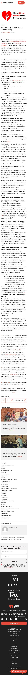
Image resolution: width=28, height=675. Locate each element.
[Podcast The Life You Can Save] (26, 619)
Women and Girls (5, 517)
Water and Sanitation (6, 515)
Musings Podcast (14, 637)
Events (3, 477)
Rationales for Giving (14, 635)
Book (14, 631)
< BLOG (2, 25)
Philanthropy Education (7, 501)
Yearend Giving (5, 518)
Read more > (12, 429)
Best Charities (14, 646)
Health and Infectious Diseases (9, 488)
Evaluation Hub (14, 633)
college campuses (14, 41)
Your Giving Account (14, 652)
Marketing (3, 493)
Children (3, 468)
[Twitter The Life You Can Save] (2, 619)
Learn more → (22, 616)
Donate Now (14, 623)
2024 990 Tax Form (14, 668)
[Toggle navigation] (26, 2)
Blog (14, 640)
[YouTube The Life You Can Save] (16, 619)
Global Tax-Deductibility (14, 653)
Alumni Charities (14, 657)
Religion (3, 504)
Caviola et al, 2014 (17, 349)
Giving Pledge (4, 486)
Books (3, 466)
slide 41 (8, 141)
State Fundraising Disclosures (14, 667)
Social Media (4, 509)
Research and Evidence (6, 506)
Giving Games (4, 484)
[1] (5, 160)
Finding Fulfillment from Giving (9, 479)
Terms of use (14, 665)
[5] (24, 292)
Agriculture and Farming (7, 465)
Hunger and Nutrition (6, 490)
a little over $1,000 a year (10, 354)
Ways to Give (14, 655)
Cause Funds (14, 648)
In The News (4, 492)
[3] (2, 215)
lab (5, 382)
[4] (13, 230)
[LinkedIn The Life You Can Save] (11, 619)
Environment (4, 475)
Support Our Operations (14, 650)
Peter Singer (4, 499)
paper (14, 392)
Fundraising (4, 483)
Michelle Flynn (6, 32)
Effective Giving (5, 474)
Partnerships (4, 497)
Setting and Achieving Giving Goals (10, 508)
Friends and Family (5, 481)
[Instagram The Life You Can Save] (21, 619)
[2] (6, 211)
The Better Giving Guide (14, 629)
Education (3, 472)
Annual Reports (14, 639)
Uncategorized (5, 513)
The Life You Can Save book (7, 511)
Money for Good (17, 80)
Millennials (4, 495)
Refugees (3, 502)
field (9, 382)
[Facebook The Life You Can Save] (6, 619)
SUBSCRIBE (14, 561)
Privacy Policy (10, 567)
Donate (21, 2)
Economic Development (7, 470)
